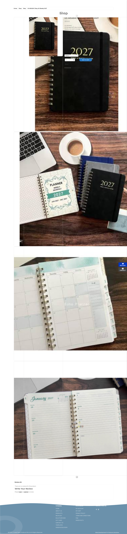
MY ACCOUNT (80, 508)
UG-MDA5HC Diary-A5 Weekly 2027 (37, 8)
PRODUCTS (59, 513)
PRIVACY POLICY (80, 513)
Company (59, 506)
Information (79, 506)
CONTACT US (59, 522)
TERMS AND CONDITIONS (83, 515)
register (26, 492)
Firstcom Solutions (113, 532)
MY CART (78, 511)
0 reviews (73, 67)
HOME (57, 508)
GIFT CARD (59, 520)
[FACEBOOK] (96, 509)
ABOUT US (59, 511)
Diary (24, 8)
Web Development (100, 532)
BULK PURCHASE (61, 518)
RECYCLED (59, 515)
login (20, 492)
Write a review (81, 67)
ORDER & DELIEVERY (62, 527)
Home (15, 8)
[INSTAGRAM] (98, 509)
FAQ (77, 518)
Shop (20, 8)
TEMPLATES (59, 525)
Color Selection (69, 53)
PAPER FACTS (80, 520)
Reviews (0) (18, 482)
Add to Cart (85, 59)
